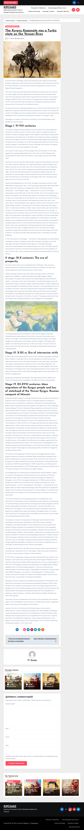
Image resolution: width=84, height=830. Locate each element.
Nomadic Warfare (63, 11)
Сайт (7, 745)
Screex (12, 38)
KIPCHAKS (10, 7)
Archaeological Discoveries (57, 8)
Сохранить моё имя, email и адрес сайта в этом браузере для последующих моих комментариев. (32, 757)
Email (8, 737)
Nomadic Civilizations (38, 8)
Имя (7, 728)
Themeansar (34, 823)
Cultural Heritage (34, 11)
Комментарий (10, 704)
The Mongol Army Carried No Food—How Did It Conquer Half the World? (13, 679)
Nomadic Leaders (49, 11)
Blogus (26, 823)
